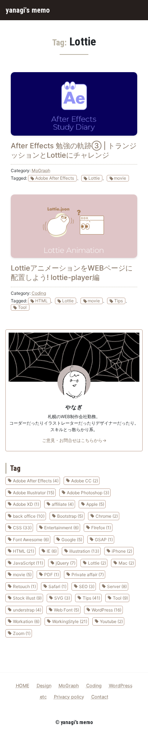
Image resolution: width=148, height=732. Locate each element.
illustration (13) (84, 551)
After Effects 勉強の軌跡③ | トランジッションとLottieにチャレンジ (74, 150)
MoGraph (41, 170)
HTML (41, 300)
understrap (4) (27, 610)
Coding (39, 293)
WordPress (121, 685)
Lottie (94, 178)
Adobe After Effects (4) (36, 480)
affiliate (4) (63, 504)
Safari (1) (57, 586)
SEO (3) (86, 586)
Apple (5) (95, 504)
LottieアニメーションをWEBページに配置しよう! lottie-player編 (72, 273)
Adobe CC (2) (84, 480)
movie (120, 178)
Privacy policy (69, 697)
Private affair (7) (87, 574)
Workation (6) (26, 621)
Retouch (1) (24, 586)
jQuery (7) (65, 563)
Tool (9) (120, 598)
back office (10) (29, 516)
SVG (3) (62, 598)
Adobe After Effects (54, 178)
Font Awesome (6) (31, 539)
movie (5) (22, 574)
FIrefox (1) (101, 527)
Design (44, 685)
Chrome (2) (107, 516)
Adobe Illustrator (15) (33, 492)
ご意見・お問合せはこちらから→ (74, 440)
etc (43, 697)
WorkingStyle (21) (69, 621)
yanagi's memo (28, 10)
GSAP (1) (104, 539)
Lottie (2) (97, 563)
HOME (22, 685)
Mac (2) (126, 563)
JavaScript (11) (28, 563)
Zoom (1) (22, 633)
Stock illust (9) (27, 598)
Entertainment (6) (61, 527)
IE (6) (52, 551)
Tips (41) (91, 598)
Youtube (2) (111, 621)
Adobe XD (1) (26, 504)
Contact (99, 697)
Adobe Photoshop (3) (88, 492)
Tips (118, 300)
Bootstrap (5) (70, 516)
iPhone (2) (122, 551)
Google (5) (71, 539)
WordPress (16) (106, 610)
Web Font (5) (66, 610)
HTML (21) (23, 551)
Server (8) (117, 586)
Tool (22, 307)
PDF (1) (51, 574)
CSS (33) (22, 527)
